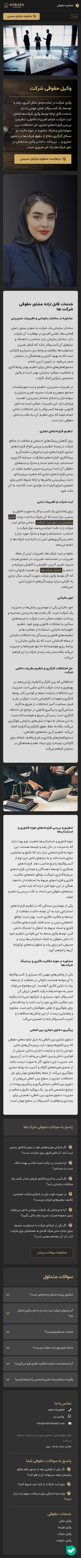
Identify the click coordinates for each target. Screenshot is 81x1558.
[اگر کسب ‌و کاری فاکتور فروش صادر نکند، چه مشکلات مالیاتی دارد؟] (40, 1180)
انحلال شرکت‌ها (51, 570)
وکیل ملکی (65, 1521)
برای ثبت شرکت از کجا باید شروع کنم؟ (41, 1484)
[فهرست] (75, 16)
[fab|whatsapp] (67, 1417)
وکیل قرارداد (64, 1527)
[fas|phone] (68, 1410)
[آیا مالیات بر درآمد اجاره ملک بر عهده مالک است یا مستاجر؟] (40, 1165)
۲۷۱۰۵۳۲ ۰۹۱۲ (56, 1410)
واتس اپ (58, 1417)
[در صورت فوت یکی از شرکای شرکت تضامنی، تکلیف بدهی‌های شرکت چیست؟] (40, 1196)
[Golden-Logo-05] (14, 5)
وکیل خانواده (63, 1540)
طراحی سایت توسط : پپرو (58, 1446)
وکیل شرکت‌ (64, 1534)
